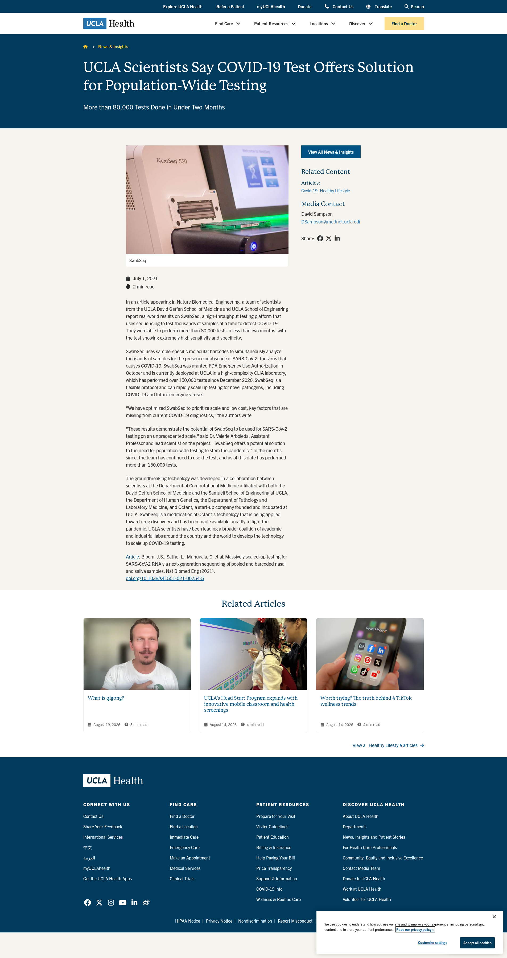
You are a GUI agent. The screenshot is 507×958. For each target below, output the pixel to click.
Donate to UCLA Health (364, 878)
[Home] (85, 46)
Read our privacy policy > (415, 929)
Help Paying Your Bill (275, 857)
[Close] (494, 917)
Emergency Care (185, 847)
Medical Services (185, 868)
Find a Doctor (404, 23)
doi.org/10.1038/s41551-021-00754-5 (165, 578)
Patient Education (272, 836)
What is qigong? (106, 698)
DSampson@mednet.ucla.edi (330, 221)
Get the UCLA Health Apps (107, 878)
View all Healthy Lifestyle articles (385, 745)
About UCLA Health (360, 816)
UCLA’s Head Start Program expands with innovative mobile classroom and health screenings (251, 704)
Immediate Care (184, 836)
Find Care (224, 23)
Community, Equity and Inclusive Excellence (383, 857)
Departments (354, 826)
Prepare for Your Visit (275, 816)
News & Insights (113, 46)
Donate (304, 6)
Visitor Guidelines (272, 826)
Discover (357, 23)
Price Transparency (274, 868)
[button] (183, 6)
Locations (319, 23)
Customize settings (432, 942)
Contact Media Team (361, 868)
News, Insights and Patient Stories (374, 836)
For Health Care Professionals (370, 847)
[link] (320, 238)
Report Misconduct (295, 920)
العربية (89, 857)
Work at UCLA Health (362, 888)
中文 (87, 847)
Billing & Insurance (273, 847)
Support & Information (276, 878)
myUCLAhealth (271, 6)
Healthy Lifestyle (335, 190)
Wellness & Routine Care (278, 899)
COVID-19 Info (269, 888)
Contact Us (343, 6)
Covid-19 (309, 190)
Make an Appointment (190, 857)
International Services (103, 836)
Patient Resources (271, 23)
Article (132, 556)
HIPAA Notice (187, 920)
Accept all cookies (477, 942)
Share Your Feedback (102, 826)
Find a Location (184, 826)
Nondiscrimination (255, 920)
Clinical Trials (182, 878)
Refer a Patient (230, 6)
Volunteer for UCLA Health (367, 899)
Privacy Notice (219, 920)
